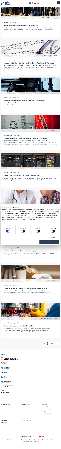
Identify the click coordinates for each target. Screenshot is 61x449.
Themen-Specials (26, 420)
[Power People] (30, 363)
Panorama (4, 420)
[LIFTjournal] (30, 377)
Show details (52, 237)
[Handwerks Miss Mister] (30, 368)
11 (46, 343)
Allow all (49, 242)
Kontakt (31, 440)
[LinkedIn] (32, 3)
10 (44, 343)
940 (56, 343)
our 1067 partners (11, 209)
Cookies (53, 440)
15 (52, 343)
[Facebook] (30, 3)
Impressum (16, 440)
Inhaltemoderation (27, 441)
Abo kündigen (24, 440)
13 (49, 343)
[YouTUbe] (35, 3)
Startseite (9, 440)
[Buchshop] (30, 382)
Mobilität (44, 404)
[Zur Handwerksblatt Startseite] (5, 3)
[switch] (23, 231)
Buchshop (36, 441)
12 (47, 343)
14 (51, 343)
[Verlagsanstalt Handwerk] (30, 386)
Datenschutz (37, 440)
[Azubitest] (30, 372)
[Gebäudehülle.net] (30, 358)
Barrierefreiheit (45, 440)
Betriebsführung (5, 404)
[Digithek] (30, 392)
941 (58, 343)
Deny (30, 242)
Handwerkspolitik (26, 404)
